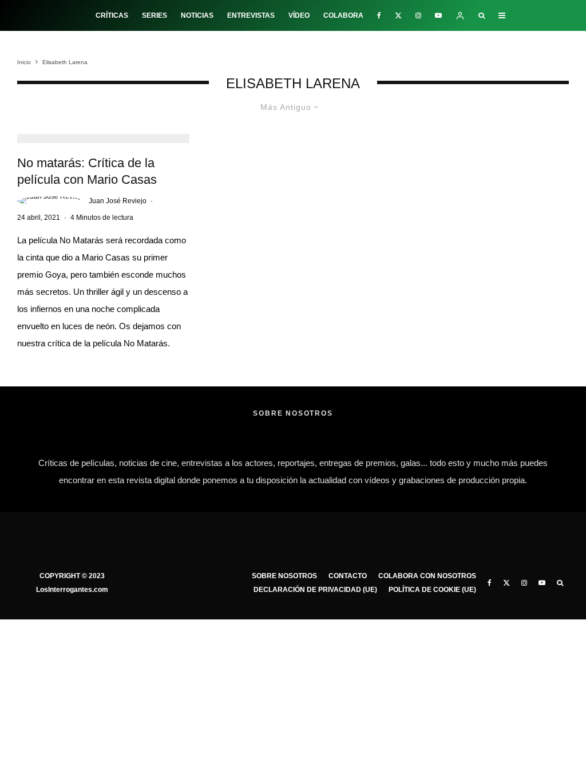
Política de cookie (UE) (432, 590)
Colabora (343, 15)
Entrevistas (251, 15)
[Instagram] (418, 15)
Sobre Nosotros (284, 576)
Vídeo (299, 15)
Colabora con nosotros (427, 576)
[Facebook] (379, 15)
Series (154, 15)
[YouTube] (438, 15)
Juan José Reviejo (117, 201)
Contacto (347, 576)
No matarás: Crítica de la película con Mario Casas (87, 171)
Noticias (197, 15)
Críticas (112, 15)
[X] (398, 15)
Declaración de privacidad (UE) (315, 590)
